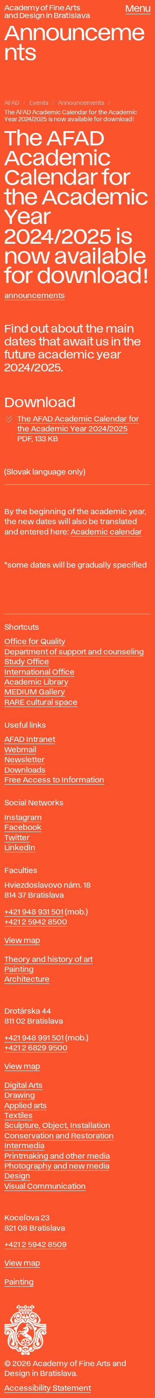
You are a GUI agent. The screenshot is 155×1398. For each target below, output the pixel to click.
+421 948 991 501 (34, 1038)
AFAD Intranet (29, 739)
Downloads (25, 770)
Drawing (19, 1095)
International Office (39, 672)
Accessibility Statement (47, 1388)
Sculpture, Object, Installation (57, 1125)
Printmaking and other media (57, 1156)
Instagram (23, 817)
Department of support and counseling (74, 652)
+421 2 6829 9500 (36, 1048)
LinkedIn (19, 848)
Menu (138, 9)
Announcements (81, 103)
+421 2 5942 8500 (35, 922)
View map (22, 940)
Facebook (22, 827)
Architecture (27, 979)
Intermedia (24, 1146)
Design (17, 1176)
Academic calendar (106, 532)
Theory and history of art (48, 959)
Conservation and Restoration (59, 1136)
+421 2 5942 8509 (35, 1244)
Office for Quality (34, 641)
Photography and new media (56, 1166)
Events (38, 103)
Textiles (18, 1115)
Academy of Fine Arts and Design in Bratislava (47, 12)
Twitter (17, 838)
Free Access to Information (54, 780)
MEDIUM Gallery (34, 692)
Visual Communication (45, 1186)
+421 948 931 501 (33, 912)
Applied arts (25, 1106)
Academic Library (36, 682)
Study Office (26, 662)
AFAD (11, 103)
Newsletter (24, 760)
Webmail (20, 750)
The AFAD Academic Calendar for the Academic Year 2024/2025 (78, 429)
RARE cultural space (41, 702)
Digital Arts (23, 1085)
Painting (19, 969)
